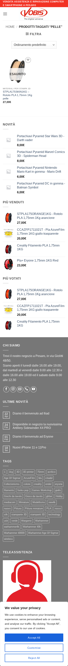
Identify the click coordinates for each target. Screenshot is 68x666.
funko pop (23, 490)
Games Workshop (42, 490)
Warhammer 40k (32, 526)
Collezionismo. (12, 484)
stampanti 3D (37, 514)
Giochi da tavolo (13, 496)
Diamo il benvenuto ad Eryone (33, 436)
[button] (5, 13)
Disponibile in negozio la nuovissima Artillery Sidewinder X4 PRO (37, 426)
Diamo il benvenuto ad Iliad (31, 413)
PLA (48, 508)
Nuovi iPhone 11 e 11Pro (29, 447)
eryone (58, 484)
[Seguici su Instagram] (13, 389)
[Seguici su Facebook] (6, 389)
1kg (11, 471)
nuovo (7, 508)
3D (17, 471)
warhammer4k (11, 526)
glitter (49, 496)
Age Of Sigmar (12, 478)
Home (10, 26)
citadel (49, 478)
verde (15, 520)
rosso (58, 508)
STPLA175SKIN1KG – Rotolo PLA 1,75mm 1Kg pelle (17, 95)
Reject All (34, 657)
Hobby (59, 496)
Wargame (26, 520)
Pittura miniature (34, 508)
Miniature (24, 502)
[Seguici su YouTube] (33, 389)
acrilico (51, 471)
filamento (9, 490)
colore (27, 484)
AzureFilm (29, 478)
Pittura (17, 508)
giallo (58, 490)
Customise (34, 647)
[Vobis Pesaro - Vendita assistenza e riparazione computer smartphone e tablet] (34, 13)
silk (6, 514)
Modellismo (38, 502)
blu (40, 478)
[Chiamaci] (27, 389)
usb (6, 520)
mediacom (9, 502)
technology (54, 514)
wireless (8, 538)
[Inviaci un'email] (20, 389)
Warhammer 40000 (14, 532)
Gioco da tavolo (33, 496)
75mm (40, 471)
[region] (34, 634)
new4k (52, 502)
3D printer (28, 471)
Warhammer (41, 520)
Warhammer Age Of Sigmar (43, 532)
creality (38, 484)
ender (48, 484)
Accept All (34, 637)
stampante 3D (19, 514)
